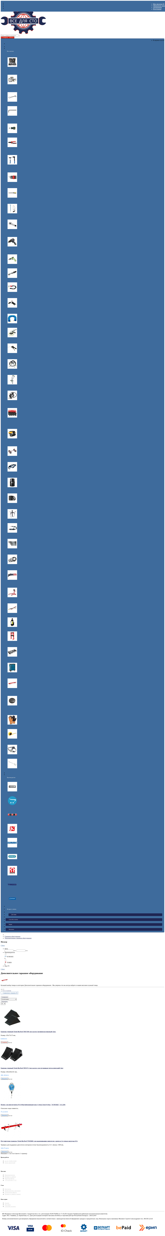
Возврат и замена (11, 909)
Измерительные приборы (13, 740)
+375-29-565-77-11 (10, 1180)
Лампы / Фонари (13, 755)
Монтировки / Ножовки (12, 215)
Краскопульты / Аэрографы (12, 386)
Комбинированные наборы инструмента (13, 69)
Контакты (11, 929)
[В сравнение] (11, 1042)
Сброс (3, 945)
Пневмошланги (13, 324)
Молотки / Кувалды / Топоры (11, 167)
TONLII (10, 862)
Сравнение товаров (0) (10, 993)
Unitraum (10, 904)
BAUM (10, 792)
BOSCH (10, 806)
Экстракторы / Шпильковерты (13, 550)
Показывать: (5, 1001)
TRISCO (10, 890)
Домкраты (11, 628)
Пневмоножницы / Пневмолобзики (13, 294)
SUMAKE (11, 848)
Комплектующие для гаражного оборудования (13, 708)
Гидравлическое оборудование (13, 643)
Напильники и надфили (12, 199)
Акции (10, 924)
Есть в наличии (7, 990)
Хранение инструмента (12, 674)
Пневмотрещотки (13, 279)
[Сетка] (3, 989)
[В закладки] (9, 1042)
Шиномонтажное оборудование (13, 505)
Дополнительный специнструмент (13, 581)
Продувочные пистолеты (12, 355)
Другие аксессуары (11, 770)
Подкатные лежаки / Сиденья (13, 658)
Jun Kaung (11, 834)
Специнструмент (13, 425)
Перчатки (11, 726)
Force (9, 820)
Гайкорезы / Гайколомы (11, 231)
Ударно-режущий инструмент (13, 184)
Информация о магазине (13, 1191)
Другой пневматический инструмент (13, 403)
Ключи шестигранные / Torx (13, 118)
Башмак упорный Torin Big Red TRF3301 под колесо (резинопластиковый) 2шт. (28, 1031)
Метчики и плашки (11, 566)
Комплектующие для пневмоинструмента (13, 421)
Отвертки (11, 134)
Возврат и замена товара (13, 1194)
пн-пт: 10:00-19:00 (10, 1161)
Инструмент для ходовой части (13, 458)
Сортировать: (5, 997)
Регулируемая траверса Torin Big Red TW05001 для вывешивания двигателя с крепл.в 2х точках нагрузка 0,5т (39, 1141)
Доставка (13, 914)
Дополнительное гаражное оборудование (13, 690)
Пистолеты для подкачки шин (12, 370)
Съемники (11, 520)
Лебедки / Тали (12, 614)
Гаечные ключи (13, 103)
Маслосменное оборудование (12, 489)
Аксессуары (12, 712)
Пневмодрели (12, 265)
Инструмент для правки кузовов (13, 473)
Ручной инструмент (14, 54)
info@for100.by (9, 1178)
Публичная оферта (11, 1192)
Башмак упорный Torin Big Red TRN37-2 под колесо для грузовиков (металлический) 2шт (32, 1068)
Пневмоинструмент (14, 233)
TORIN (10, 876)
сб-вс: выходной (10, 1163)
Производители (10, 1175)
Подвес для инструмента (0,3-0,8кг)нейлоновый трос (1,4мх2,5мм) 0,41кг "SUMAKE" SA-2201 (33, 1104)
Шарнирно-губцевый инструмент (11, 150)
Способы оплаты (13, 919)
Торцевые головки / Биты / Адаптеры (13, 87)
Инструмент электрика (12, 534)
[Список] (1, 989)
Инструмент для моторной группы (13, 441)
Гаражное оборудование (16, 584)
